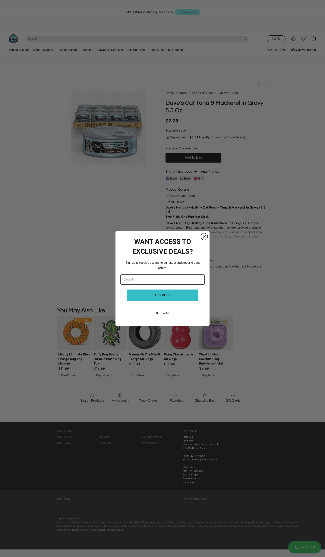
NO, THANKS (162, 313)
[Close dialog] (204, 236)
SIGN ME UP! (162, 295)
